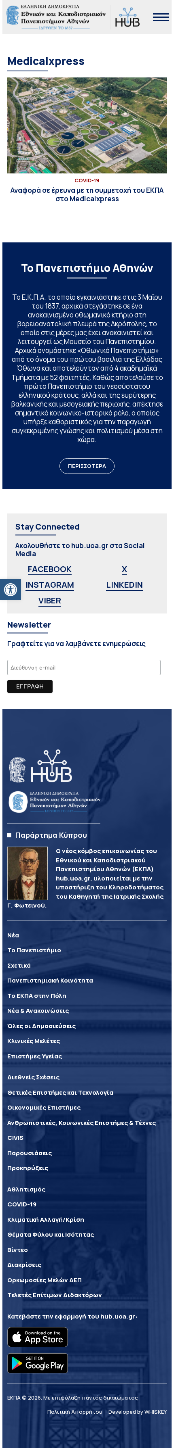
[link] (10, 589)
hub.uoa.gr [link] (117, 1316)
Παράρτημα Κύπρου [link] (51, 835)
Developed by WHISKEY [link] (137, 1411)
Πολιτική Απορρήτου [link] (74, 1411)
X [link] (124, 568)
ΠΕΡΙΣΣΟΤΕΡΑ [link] (87, 465)
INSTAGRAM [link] (49, 584)
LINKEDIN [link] (124, 584)
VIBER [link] (49, 600)
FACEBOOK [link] (50, 568)
